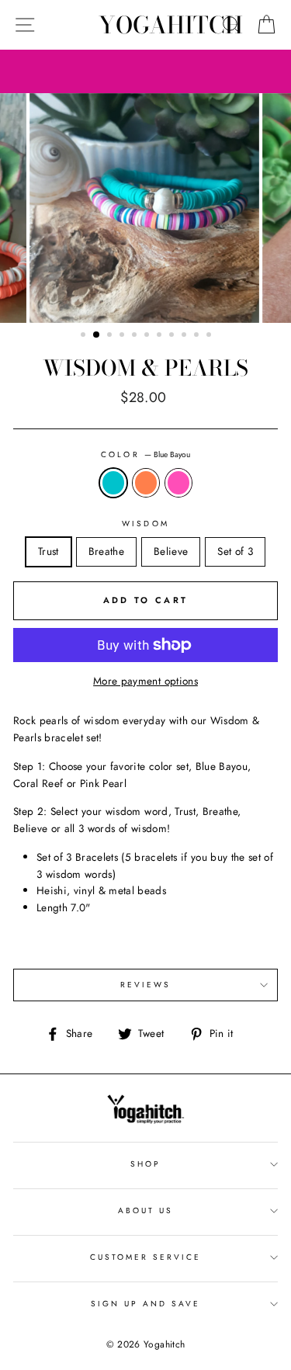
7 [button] (161, 336)
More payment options (145, 680)
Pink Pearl (178, 483)
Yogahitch (171, 24)
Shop (145, 1164)
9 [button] (185, 336)
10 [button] (198, 336)
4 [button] (123, 336)
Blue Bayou (113, 483)
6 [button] (148, 336)
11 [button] (210, 336)
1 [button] (84, 336)
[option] (145, 208)
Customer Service (146, 1257)
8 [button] (173, 336)
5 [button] (136, 336)
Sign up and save (146, 1303)
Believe (171, 551)
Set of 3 (235, 551)
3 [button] (111, 336)
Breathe (106, 551)
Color (145, 454)
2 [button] (97, 335)
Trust (48, 551)
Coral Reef (146, 483)
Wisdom (145, 523)
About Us (145, 1210)
